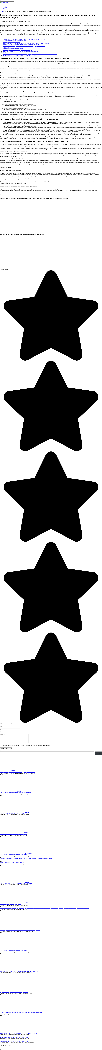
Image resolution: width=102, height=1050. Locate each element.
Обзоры (5, 4)
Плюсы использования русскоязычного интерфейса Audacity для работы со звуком (24, 46)
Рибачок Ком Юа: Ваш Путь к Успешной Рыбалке (12, 862)
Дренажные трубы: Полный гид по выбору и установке (14, 1041)
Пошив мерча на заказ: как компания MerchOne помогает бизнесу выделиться (20, 930)
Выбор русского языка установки (11, 42)
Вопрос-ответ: (6, 47)
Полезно (5, 7)
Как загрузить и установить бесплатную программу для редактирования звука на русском (26, 43)
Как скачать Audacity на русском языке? (13, 48)
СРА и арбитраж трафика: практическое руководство (13, 854)
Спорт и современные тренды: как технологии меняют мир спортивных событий (21, 1012)
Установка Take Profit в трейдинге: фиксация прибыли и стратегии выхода (19, 971)
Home (1, 11)
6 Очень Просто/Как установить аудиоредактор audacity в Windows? (20, 55)
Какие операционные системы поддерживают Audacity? (17, 50)
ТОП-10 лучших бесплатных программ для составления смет (15, 792)
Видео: (4, 52)
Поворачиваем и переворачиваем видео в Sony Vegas (13, 834)
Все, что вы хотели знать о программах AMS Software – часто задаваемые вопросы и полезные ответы (26, 858)
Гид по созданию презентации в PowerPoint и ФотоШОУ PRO (16, 883)
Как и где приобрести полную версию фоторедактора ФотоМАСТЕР (17, 772)
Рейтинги (5, 8)
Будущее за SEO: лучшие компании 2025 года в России (14, 992)
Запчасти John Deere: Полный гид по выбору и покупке (14, 1037)
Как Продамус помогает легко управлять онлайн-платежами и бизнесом (18, 1033)
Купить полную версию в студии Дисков (10, 904)
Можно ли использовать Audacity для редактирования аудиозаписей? (20, 51)
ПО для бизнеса (7, 6)
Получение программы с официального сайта (14, 40)
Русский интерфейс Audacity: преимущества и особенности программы (21, 44)
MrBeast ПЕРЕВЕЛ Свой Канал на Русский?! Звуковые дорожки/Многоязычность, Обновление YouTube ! (30, 54)
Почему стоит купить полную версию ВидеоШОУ (13, 813)
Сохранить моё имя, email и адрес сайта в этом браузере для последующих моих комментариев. (26, 745)
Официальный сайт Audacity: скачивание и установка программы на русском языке (24, 39)
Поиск (1, 750)
